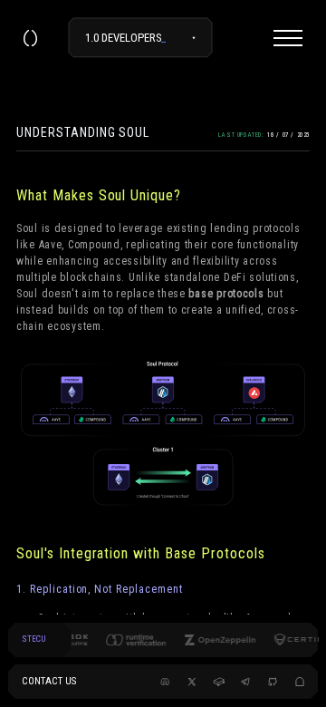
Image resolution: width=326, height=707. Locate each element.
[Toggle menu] (287, 38)
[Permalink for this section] (193, 195)
